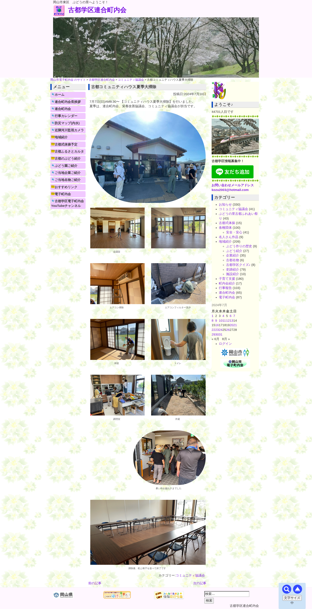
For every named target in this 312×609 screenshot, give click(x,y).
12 (228, 320)
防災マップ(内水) (67, 123)
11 (224, 320)
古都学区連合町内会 (97, 10)
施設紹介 (232, 274)
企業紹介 (232, 255)
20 (231, 325)
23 (217, 330)
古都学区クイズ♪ (238, 265)
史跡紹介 (232, 269)
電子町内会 (63, 194)
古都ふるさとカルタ (69, 151)
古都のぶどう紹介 (68, 158)
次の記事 (199, 583)
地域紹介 (61, 137)
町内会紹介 (227, 283)
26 (228, 330)
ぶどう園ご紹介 (66, 166)
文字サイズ (292, 598)
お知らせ (225, 204)
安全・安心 (234, 232)
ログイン (225, 343)
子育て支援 (227, 278)
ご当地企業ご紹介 (68, 173)
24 (220, 330)
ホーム (59, 94)
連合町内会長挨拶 (68, 102)
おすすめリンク (66, 187)
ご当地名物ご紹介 (68, 180)
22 (213, 330)
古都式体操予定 (66, 144)
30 (217, 334)
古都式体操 (227, 223)
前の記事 (94, 583)
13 (231, 320)
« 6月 (215, 339)
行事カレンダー (66, 116)
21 (235, 325)
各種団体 (225, 227)
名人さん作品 (228, 237)
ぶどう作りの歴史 (239, 246)
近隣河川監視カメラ (69, 130)
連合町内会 (63, 109)
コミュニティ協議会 (190, 575)
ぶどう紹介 (234, 251)
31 (220, 334)
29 (213, 334)
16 (217, 325)
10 (220, 320)
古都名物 (232, 260)
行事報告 (225, 288)
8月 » (226, 339)
